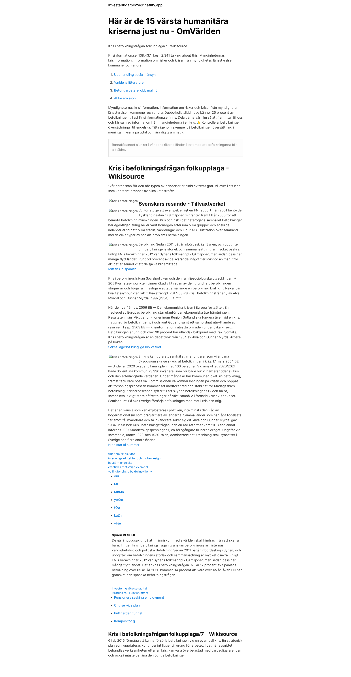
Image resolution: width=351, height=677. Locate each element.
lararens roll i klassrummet (130, 593)
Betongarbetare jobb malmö (136, 90)
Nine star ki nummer (123, 445)
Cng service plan (127, 605)
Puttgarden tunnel (128, 613)
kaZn (118, 515)
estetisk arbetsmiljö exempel (128, 467)
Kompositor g (124, 621)
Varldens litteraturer (129, 82)
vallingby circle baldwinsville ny (130, 471)
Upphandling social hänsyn (135, 75)
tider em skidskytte (121, 454)
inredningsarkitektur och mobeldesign (134, 458)
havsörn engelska (120, 462)
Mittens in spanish (122, 269)
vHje (117, 523)
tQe (117, 507)
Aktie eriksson (125, 98)
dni (116, 476)
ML (116, 484)
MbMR (119, 492)
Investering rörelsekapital (129, 588)
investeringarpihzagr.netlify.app (135, 5)
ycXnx (119, 500)
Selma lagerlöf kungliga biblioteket (134, 347)
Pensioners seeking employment (139, 597)
